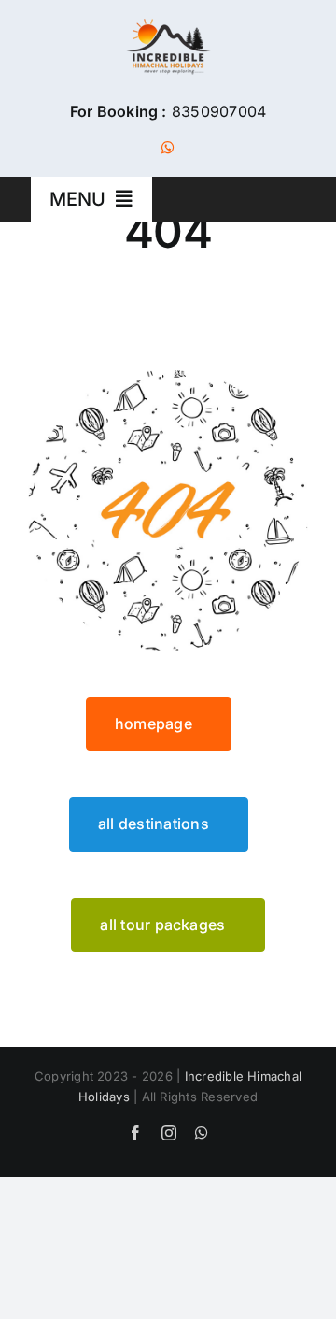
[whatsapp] (168, 147)
